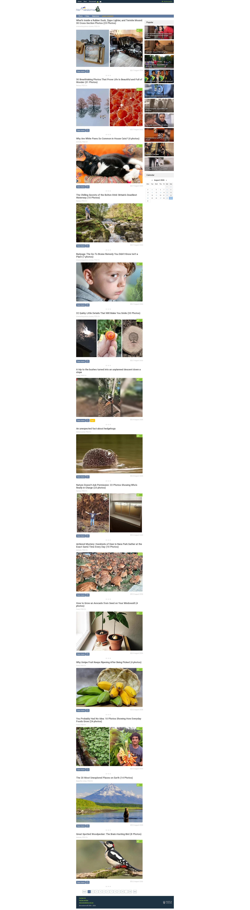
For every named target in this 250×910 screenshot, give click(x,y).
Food (78, 609)
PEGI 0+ (97, 26)
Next (135, 891)
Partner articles (83, 900)
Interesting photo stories (84, 26)
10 (122, 891)
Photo (81, 16)
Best (85, 1)
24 (148, 198)
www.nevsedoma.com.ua (86, 902)
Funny (78, 375)
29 (167, 198)
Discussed (92, 1)
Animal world (80, 432)
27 (160, 198)
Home (79, 1)
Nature (78, 85)
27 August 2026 (137, 70)
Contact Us (82, 898)
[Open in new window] (88, 71)
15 (167, 192)
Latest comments (107, 16)
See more (81, 71)
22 (167, 195)
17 (148, 195)
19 (156, 195)
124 (130, 891)
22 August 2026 (137, 535)
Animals (78, 142)
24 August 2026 (137, 420)
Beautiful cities (81, 781)
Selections (95, 16)
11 (152, 192)
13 (160, 192)
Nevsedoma (91, 11)
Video (87, 16)
